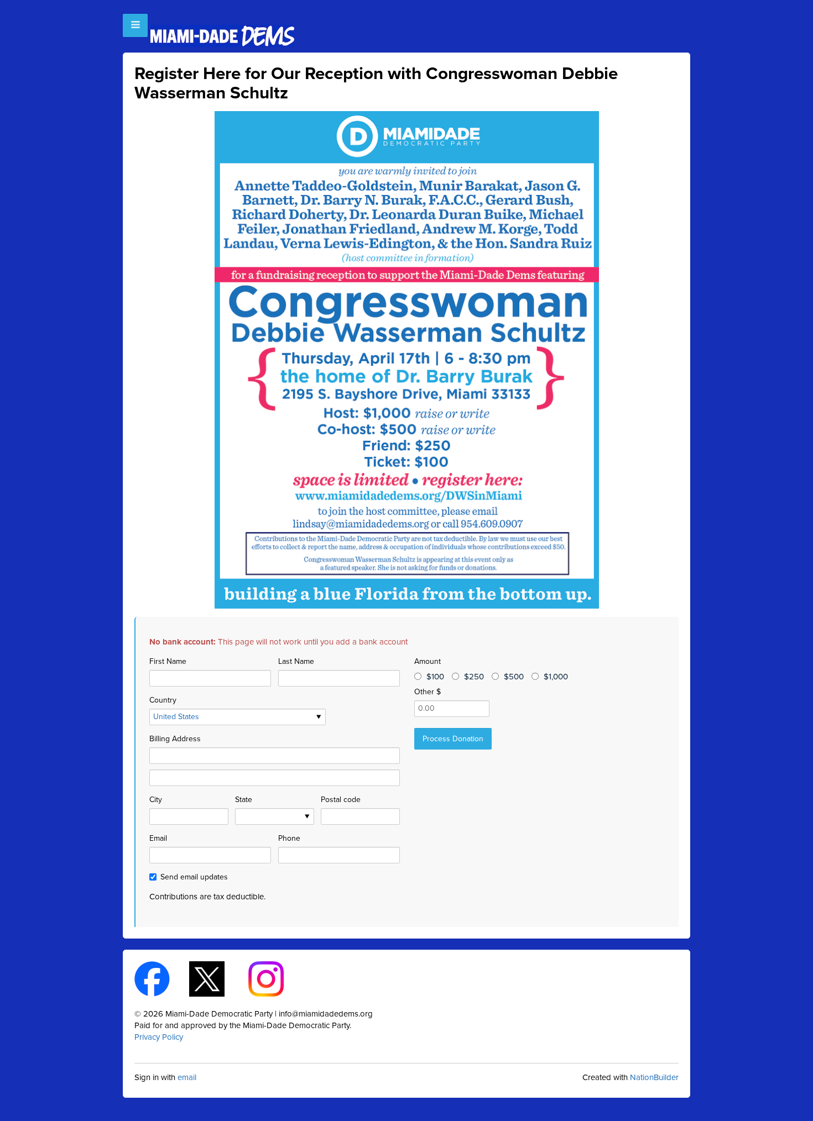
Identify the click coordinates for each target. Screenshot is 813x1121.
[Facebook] (161, 978)
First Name (167, 661)
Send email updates (194, 877)
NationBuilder (654, 1077)
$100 (435, 677)
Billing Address (175, 738)
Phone (289, 838)
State (243, 799)
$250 (474, 677)
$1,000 (556, 677)
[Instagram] (275, 978)
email (187, 1077)
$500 (514, 677)
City (155, 799)
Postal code (341, 799)
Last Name (296, 661)
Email (158, 838)
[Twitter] (216, 978)
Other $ (427, 691)
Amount (427, 661)
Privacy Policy (158, 1037)
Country (162, 700)
